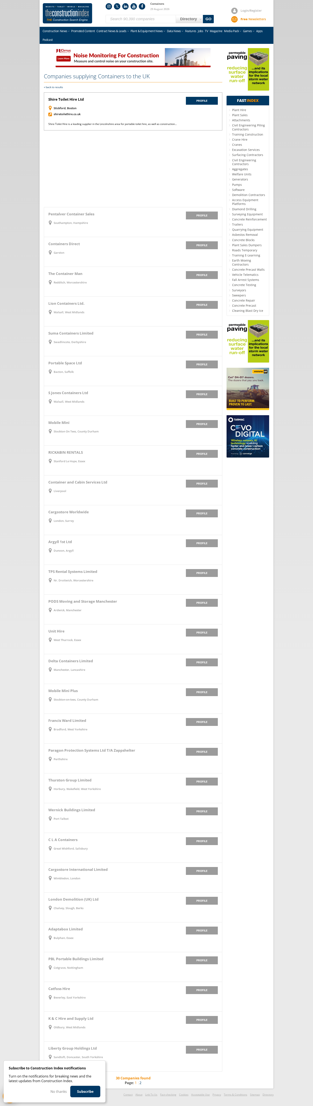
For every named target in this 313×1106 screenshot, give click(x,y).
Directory (268, 1094)
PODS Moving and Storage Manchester (82, 601)
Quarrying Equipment (247, 229)
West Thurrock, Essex (67, 640)
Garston (59, 253)
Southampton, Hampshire (71, 223)
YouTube (134, 6)
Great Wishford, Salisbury (71, 848)
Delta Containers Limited (70, 660)
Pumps (237, 185)
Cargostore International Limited (78, 869)
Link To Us (151, 1094)
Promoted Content (83, 31)
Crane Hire (239, 139)
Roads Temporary (244, 250)
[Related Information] (133, 66)
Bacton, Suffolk (64, 372)
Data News (174, 31)
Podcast (48, 40)
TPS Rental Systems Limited (72, 571)
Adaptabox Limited (65, 929)
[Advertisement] (133, 169)
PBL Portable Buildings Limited (75, 958)
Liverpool (60, 491)
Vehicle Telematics (245, 275)
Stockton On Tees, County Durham (76, 431)
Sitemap (255, 1094)
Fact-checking (168, 1094)
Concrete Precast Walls (248, 270)
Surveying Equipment (247, 214)
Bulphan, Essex (63, 938)
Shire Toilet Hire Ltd (66, 99)
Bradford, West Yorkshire (70, 729)
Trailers (237, 224)
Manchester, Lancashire (69, 670)
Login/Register (251, 11)
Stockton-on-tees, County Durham (76, 699)
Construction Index (67, 13)
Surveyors (239, 290)
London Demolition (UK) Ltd (73, 899)
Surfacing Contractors (247, 155)
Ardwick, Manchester (68, 610)
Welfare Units (241, 174)
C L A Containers (63, 839)
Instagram (109, 6)
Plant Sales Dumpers (247, 245)
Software (238, 190)
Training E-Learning (246, 255)
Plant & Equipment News (147, 31)
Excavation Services (246, 150)
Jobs (200, 31)
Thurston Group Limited (70, 780)
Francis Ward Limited (67, 720)
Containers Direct (64, 243)
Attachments (241, 120)
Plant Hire (239, 110)
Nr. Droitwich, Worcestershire (73, 580)
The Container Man (65, 273)
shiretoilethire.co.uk (67, 114)
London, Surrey (64, 521)
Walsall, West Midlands (69, 312)
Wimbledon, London (67, 878)
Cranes (237, 145)
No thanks (58, 1091)
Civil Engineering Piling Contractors (248, 127)
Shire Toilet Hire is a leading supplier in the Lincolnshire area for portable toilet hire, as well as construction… (112, 124)
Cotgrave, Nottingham (68, 968)
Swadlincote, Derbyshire (70, 342)
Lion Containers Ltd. (66, 303)
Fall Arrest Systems (245, 280)
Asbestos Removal (245, 235)
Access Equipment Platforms (245, 202)
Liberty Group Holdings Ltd (72, 1048)
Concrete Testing (244, 285)
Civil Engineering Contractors (244, 162)
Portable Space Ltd (65, 363)
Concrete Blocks (243, 240)
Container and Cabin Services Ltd (77, 482)
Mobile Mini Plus (63, 690)
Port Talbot (61, 819)
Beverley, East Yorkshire (70, 997)
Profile (201, 101)
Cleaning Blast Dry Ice (247, 311)
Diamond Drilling (244, 209)
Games (247, 31)
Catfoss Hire (59, 988)
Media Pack (231, 31)
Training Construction (247, 134)
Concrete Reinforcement (249, 219)
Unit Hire (56, 631)
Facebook (142, 6)
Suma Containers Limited (70, 333)
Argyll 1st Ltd (60, 541)
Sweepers (239, 295)
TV (206, 31)
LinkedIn (125, 6)
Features (190, 31)
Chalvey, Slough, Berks (68, 908)
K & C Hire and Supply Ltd (70, 1018)
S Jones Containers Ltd (68, 392)
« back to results (53, 87)
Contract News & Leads (111, 31)
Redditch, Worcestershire (70, 282)
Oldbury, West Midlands (69, 1027)
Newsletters (253, 19)
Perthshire (60, 759)
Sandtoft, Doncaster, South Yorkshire (78, 1057)
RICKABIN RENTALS (65, 452)
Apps (259, 31)
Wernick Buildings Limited (71, 809)
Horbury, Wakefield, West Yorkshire (77, 789)
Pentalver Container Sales (71, 214)
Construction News (55, 31)
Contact (128, 1094)
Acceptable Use (200, 1094)
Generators (240, 179)
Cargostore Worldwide (68, 511)
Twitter (117, 6)
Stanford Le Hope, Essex (69, 461)
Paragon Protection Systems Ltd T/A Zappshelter (91, 750)
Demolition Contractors (248, 195)
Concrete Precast (244, 305)
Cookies (183, 1094)
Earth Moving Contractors (241, 262)
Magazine (216, 31)
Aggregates (240, 169)
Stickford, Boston (65, 108)
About (138, 1094)
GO (208, 19)
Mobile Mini (58, 422)
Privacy (216, 1094)
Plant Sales (240, 115)
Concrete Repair (243, 300)
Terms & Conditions (235, 1094)
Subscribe (85, 1091)
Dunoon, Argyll (64, 550)
